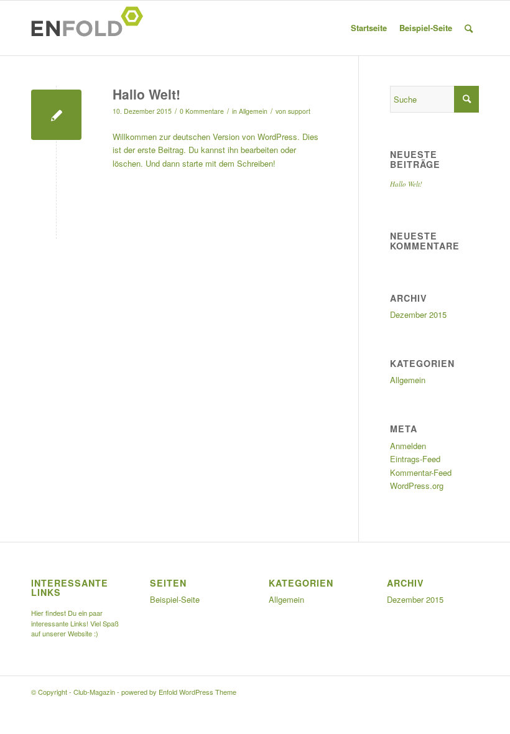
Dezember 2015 (418, 314)
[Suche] (468, 28)
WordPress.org (416, 485)
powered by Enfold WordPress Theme (178, 692)
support (299, 111)
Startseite (369, 28)
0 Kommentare (202, 111)
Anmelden (408, 446)
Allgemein (253, 111)
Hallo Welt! (146, 94)
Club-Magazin (94, 692)
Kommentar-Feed (421, 472)
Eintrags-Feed (415, 459)
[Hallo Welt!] (56, 115)
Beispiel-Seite (425, 28)
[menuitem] (468, 28)
